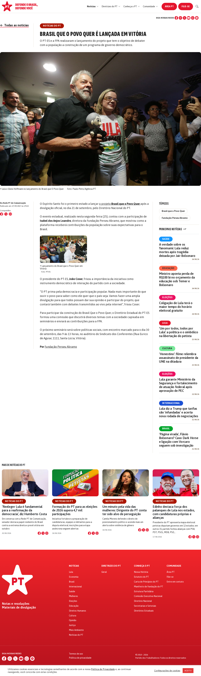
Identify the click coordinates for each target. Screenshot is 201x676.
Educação (168, 268)
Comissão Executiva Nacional (148, 596)
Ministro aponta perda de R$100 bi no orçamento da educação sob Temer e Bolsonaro (177, 279)
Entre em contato (175, 581)
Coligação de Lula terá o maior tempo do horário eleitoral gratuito (175, 306)
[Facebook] (176, 18)
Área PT (169, 6)
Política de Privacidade (103, 669)
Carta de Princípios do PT (146, 581)
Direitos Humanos (77, 610)
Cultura (167, 348)
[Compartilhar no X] (43, 533)
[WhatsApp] (192, 18)
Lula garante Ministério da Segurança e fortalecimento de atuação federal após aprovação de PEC (178, 385)
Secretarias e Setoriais (145, 606)
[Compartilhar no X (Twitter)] (6, 214)
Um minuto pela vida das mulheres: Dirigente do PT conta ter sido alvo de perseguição (124, 510)
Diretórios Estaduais (144, 610)
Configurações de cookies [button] (167, 670)
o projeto (119, 203)
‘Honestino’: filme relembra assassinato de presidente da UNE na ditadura (178, 357)
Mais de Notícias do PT (13, 465)
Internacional (171, 403)
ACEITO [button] (188, 670)
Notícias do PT (14, 501)
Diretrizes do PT (111, 566)
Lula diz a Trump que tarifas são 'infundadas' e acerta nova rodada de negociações (178, 412)
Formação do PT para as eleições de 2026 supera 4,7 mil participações (74, 510)
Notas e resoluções (15, 603)
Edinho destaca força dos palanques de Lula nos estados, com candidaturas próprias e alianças (174, 512)
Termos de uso (76, 653)
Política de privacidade (80, 658)
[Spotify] (196, 18)
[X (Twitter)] (184, 18)
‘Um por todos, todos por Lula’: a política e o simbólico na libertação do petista (178, 332)
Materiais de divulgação (19, 607)
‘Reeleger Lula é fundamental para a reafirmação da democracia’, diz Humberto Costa (24, 510)
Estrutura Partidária (143, 591)
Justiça (72, 625)
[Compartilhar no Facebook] (1, 214)
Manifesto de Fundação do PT (148, 586)
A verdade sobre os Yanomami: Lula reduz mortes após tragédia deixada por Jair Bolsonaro (177, 250)
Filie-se (186, 6)
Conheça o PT (142, 566)
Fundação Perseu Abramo (61, 346)
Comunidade (174, 566)
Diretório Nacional (143, 601)
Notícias (74, 566)
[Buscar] (197, 6)
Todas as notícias (14, 25)
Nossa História (141, 572)
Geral (104, 572)
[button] (93, 6)
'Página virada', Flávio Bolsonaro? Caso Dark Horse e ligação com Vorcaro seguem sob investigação (178, 439)
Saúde (165, 239)
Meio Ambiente (76, 630)
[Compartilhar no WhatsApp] (10, 214)
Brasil (166, 428)
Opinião (72, 620)
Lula (165, 323)
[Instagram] (180, 18)
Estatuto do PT (141, 577)
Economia (73, 577)
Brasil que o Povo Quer (173, 211)
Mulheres (73, 596)
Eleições (167, 297)
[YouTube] (188, 18)
